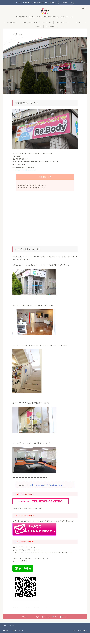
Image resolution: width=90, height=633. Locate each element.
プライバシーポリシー (17, 630)
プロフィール (79, 22)
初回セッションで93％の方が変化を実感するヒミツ (47, 485)
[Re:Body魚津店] (45, 11)
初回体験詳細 (46, 22)
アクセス (38, 26)
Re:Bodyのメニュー (62, 22)
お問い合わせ (50, 26)
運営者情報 (5, 630)
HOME (4, 625)
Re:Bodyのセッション (29, 22)
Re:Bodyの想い (12, 22)
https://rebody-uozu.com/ (26, 170)
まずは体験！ (65, 2)
